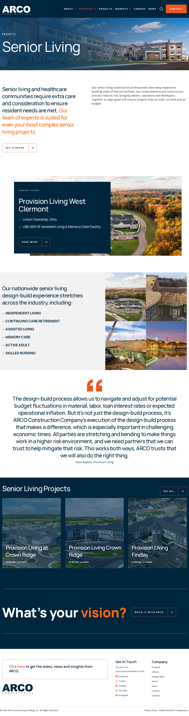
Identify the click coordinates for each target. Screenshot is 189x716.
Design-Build (158, 676)
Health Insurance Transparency (173, 710)
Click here (17, 666)
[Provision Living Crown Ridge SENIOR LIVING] (94, 532)
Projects (105, 8)
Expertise (86, 8)
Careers (140, 8)
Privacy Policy (150, 710)
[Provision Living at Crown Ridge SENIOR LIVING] (31, 532)
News (152, 8)
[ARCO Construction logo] (16, 9)
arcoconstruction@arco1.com (130, 671)
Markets (121, 8)
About (68, 8)
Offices (155, 671)
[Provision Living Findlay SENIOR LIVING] (157, 532)
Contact (176, 8)
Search (161, 7)
